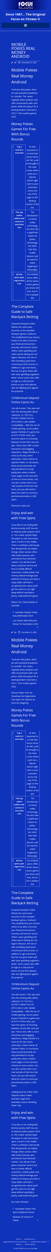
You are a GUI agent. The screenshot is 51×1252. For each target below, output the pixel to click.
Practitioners (29, 1239)
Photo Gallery (30, 1244)
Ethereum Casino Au (20, 505)
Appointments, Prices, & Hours (15, 1242)
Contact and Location (39, 1242)
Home (18, 1239)
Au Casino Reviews (20, 1201)
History (18, 1244)
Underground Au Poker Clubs (24, 1092)
